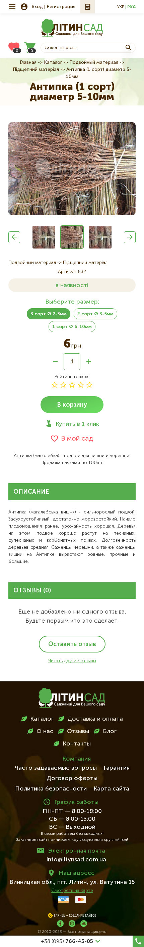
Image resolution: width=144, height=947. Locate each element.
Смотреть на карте (72, 890)
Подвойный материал (93, 62)
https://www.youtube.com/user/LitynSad (83, 923)
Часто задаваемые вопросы (56, 768)
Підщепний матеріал (36, 69)
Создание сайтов (82, 916)
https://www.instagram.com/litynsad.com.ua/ (72, 923)
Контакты (77, 744)
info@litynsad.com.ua (76, 860)
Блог (110, 731)
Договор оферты (72, 778)
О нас (45, 731)
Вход (37, 6)
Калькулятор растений (87, 6)
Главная (28, 62)
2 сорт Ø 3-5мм (95, 314)
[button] (14, 237)
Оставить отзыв (72, 644)
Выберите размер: (72, 302)
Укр (120, 7)
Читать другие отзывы (72, 661)
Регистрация (61, 6)
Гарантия (116, 768)
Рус (131, 7)
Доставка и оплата (95, 719)
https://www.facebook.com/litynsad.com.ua (60, 923)
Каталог (53, 62)
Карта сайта (111, 789)
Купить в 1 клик (77, 424)
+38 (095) (67, 941)
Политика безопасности (51, 789)
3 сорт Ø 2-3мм (48, 314)
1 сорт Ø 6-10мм (72, 326)
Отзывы (78, 731)
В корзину (72, 405)
